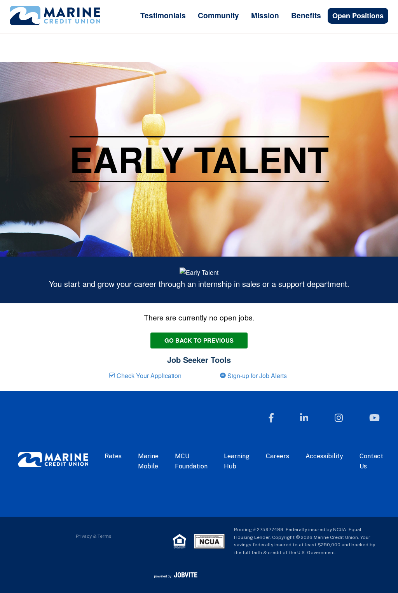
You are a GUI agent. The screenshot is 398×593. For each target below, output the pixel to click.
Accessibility (324, 456)
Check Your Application (148, 375)
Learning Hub (237, 461)
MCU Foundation (191, 461)
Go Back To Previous (199, 340)
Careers (277, 456)
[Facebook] (271, 417)
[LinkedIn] (304, 417)
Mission (265, 15)
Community (218, 15)
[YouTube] (374, 417)
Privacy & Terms (94, 536)
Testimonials (163, 15)
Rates (113, 456)
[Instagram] (339, 417)
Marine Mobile (148, 461)
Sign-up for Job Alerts (256, 375)
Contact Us (371, 461)
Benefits (306, 15)
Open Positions (358, 16)
